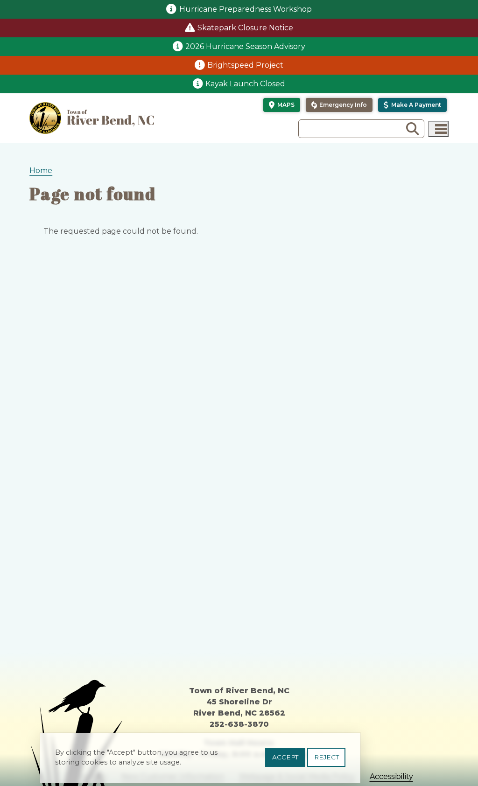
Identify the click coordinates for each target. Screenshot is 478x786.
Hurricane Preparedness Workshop (245, 9)
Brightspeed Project (245, 65)
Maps (286, 104)
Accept (285, 757)
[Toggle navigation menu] (438, 129)
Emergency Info (343, 104)
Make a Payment (416, 104)
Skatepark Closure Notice (245, 27)
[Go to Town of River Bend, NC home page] (91, 118)
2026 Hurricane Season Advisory (245, 46)
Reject (326, 757)
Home (40, 170)
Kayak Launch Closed (245, 83)
